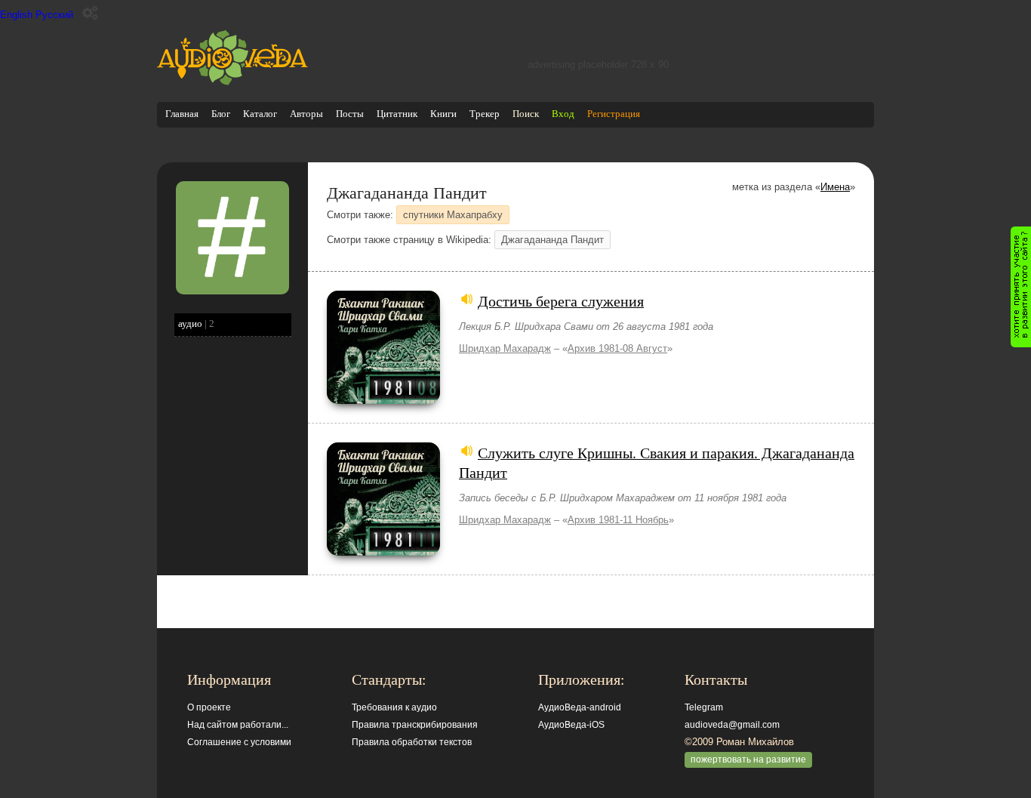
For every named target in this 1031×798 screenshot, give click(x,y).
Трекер (484, 113)
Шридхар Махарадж (505, 348)
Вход (563, 113)
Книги (443, 113)
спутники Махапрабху (453, 214)
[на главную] (232, 82)
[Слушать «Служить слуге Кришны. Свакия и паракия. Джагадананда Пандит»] (383, 552)
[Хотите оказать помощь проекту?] (1021, 286)
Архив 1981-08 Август (617, 348)
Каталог (260, 113)
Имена (835, 187)
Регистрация (613, 113)
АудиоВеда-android (579, 707)
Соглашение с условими (239, 742)
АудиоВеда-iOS (571, 724)
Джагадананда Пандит (552, 239)
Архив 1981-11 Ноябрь (618, 519)
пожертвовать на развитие (748, 759)
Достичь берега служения (561, 300)
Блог (220, 113)
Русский (54, 14)
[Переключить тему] (90, 13)
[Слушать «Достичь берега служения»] (383, 400)
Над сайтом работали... (237, 724)
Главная (182, 113)
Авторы (306, 113)
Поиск (525, 113)
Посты (350, 113)
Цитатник (397, 113)
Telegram (704, 707)
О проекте (209, 707)
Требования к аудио (394, 707)
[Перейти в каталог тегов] (232, 291)
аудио (190, 323)
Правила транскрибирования (415, 724)
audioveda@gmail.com (732, 724)
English (16, 14)
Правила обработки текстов (412, 742)
